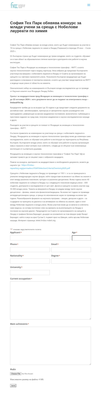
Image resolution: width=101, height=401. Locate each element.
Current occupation (21, 278)
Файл (13, 369)
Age (74, 232)
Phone (14, 244)
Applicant (16, 232)
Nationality (17, 255)
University (16, 267)
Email (55, 244)
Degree (55, 255)
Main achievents (19, 323)
